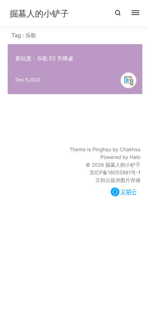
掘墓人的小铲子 (39, 14)
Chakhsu (130, 150)
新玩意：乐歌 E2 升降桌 (44, 58)
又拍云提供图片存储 (117, 180)
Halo (135, 157)
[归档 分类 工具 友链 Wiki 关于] (139, 13)
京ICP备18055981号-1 (115, 173)
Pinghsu (101, 150)
